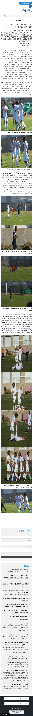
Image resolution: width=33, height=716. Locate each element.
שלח (16, 557)
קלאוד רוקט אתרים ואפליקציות (15, 712)
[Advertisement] (16, 522)
